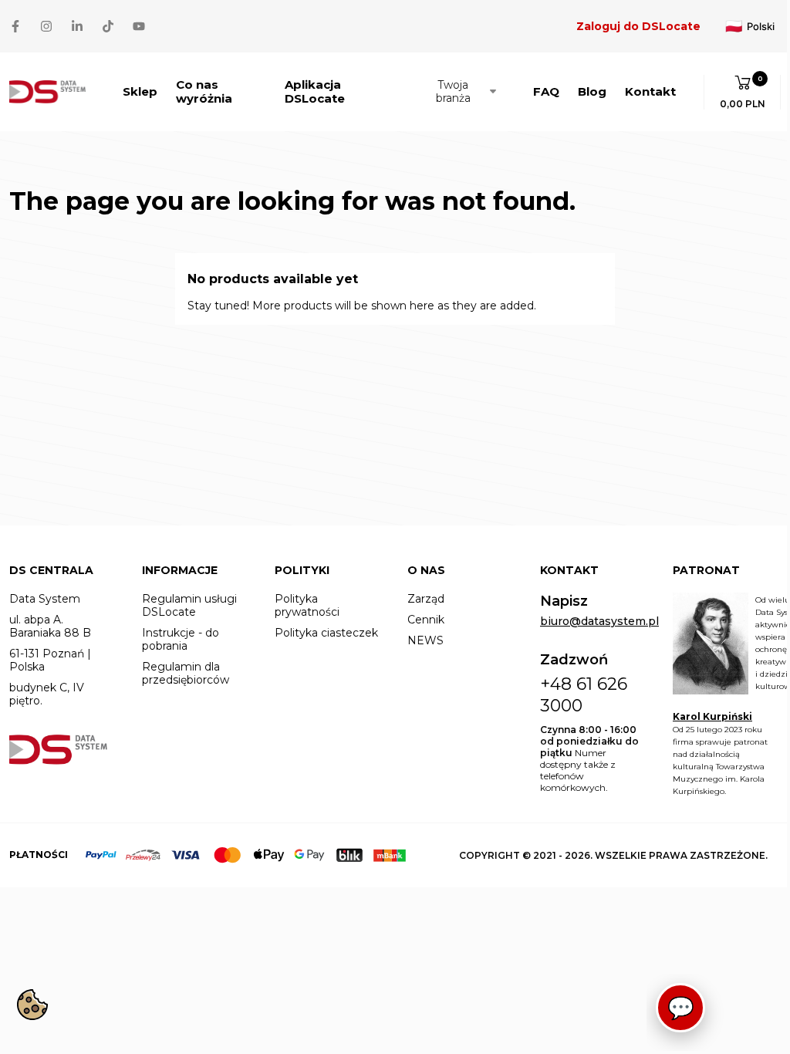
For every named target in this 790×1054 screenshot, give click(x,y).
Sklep (140, 91)
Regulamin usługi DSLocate (189, 606)
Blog (592, 91)
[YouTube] (138, 26)
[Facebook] (15, 26)
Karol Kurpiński (712, 716)
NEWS (425, 640)
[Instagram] (46, 26)
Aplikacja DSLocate (315, 91)
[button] (742, 92)
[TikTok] (108, 26)
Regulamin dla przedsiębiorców (185, 673)
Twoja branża (453, 91)
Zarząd (425, 599)
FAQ (546, 91)
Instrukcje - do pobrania (180, 640)
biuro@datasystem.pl (599, 621)
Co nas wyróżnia (204, 91)
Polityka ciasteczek (326, 633)
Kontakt (650, 91)
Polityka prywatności (307, 606)
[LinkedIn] (77, 26)
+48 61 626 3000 (583, 695)
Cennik (425, 620)
